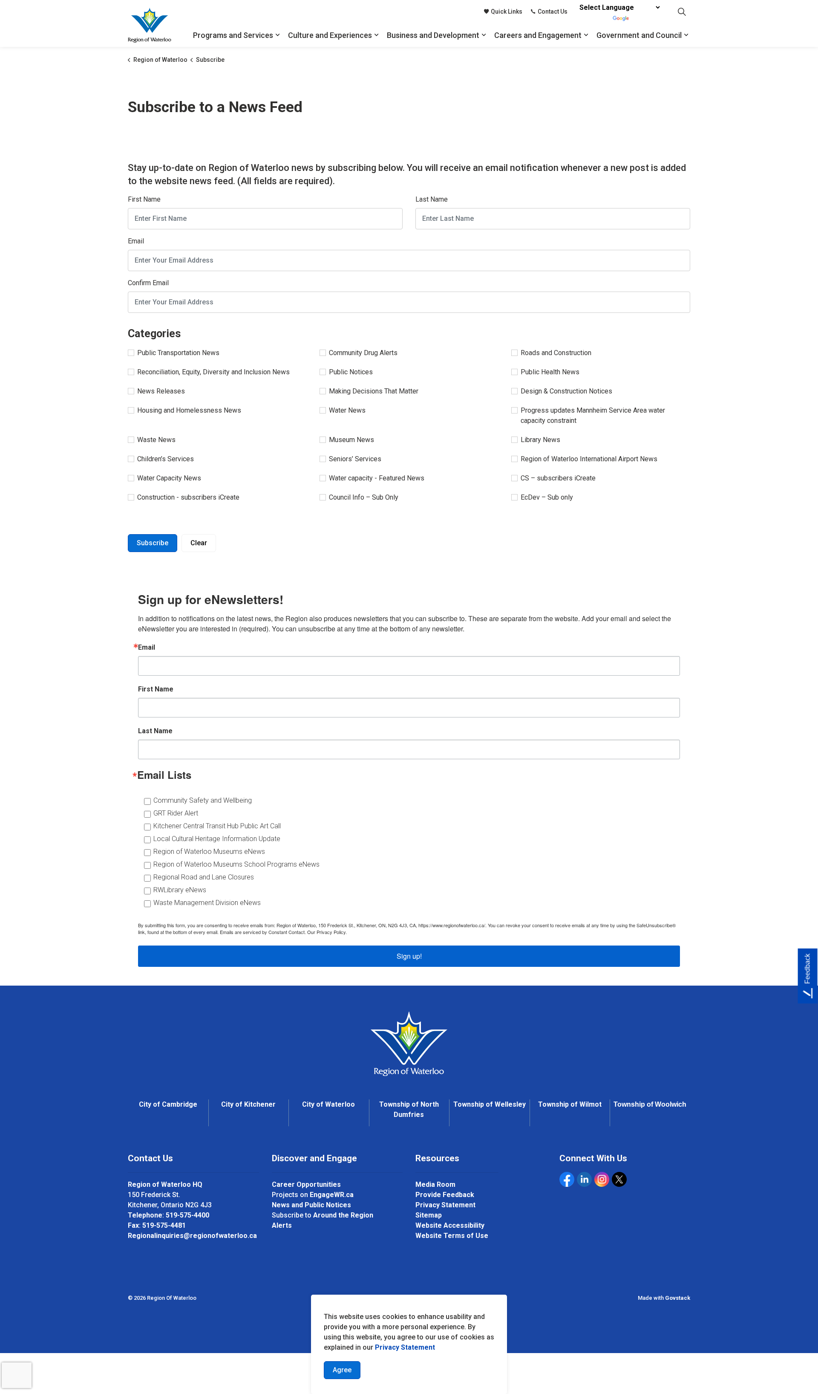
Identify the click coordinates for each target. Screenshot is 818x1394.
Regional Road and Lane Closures (203, 877)
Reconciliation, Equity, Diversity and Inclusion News (213, 372)
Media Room (435, 1184)
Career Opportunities (306, 1184)
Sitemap (428, 1215)
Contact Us (552, 11)
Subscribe (152, 543)
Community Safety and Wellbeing (202, 800)
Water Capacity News (169, 478)
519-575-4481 (164, 1225)
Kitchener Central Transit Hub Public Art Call (217, 826)
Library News (540, 440)
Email (136, 241)
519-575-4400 (187, 1215)
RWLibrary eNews (179, 890)
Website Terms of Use (451, 1236)
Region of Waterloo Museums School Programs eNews (236, 864)
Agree (342, 1370)
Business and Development (433, 35)
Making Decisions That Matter (373, 391)
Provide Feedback (444, 1195)
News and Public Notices (311, 1205)
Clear (198, 543)
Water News (347, 410)
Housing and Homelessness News (189, 410)
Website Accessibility (449, 1225)
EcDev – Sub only (547, 497)
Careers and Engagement (538, 35)
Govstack (677, 1298)
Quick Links (506, 11)
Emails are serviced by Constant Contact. (263, 931)
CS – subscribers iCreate (558, 478)
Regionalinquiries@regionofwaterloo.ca (192, 1236)
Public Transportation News (178, 353)
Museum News (351, 440)
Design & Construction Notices (566, 391)
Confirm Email (148, 283)
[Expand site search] (681, 11)
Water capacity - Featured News (376, 478)
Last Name (431, 199)
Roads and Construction (556, 353)
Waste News (156, 440)
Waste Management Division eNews (207, 903)
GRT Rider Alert (175, 813)
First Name (144, 199)
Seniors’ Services (355, 459)
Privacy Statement (445, 1205)
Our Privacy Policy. (327, 931)
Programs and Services (233, 35)
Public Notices (351, 372)
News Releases (161, 391)
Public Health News (550, 372)
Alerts (282, 1225)
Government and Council (639, 35)
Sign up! (409, 956)
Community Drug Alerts (363, 353)
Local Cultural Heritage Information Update (216, 839)
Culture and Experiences (330, 35)
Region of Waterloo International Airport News (589, 459)
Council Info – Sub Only (363, 497)
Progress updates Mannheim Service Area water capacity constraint (593, 415)
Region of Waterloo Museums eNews (209, 851)
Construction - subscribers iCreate (188, 497)
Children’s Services (165, 459)
